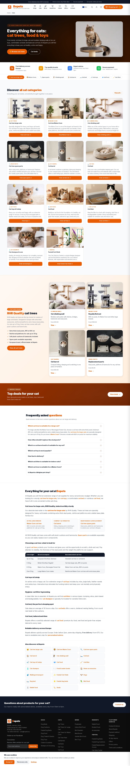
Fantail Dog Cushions (98, 742)
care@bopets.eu (25, 731)
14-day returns (113, 738)
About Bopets (113, 729)
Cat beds (34, 51)
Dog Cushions (45, 727)
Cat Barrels (61, 740)
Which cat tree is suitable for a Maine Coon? (45, 467)
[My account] (96, 7)
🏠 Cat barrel (72, 77)
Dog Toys (44, 739)
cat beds (61, 608)
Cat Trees (61, 724)
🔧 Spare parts (44, 77)
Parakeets (78, 724)
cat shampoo (48, 599)
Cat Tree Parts (62, 737)
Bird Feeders (79, 730)
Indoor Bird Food (80, 727)
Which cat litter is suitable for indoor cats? (44, 461)
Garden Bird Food (80, 736)
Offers (111, 741)
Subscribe (33, 746)
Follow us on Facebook (15, 735)
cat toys (64, 498)
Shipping (111, 735)
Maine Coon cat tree (34, 523)
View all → (117, 93)
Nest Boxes (78, 733)
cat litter (66, 596)
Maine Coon (55, 434)
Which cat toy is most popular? (40, 451)
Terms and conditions (115, 747)
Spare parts (82, 535)
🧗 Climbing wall (58, 77)
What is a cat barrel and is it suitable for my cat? (46, 445)
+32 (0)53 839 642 (13, 731)
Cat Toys (61, 747)
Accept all (9, 762)
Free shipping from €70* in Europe (38, 1)
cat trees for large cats (78, 432)
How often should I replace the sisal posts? (44, 440)
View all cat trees (16, 348)
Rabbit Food (96, 724)
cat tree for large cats (48, 498)
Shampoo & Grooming (48, 746)
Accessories (96, 730)
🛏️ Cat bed (83, 77)
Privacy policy (113, 744)
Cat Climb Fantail (97, 750)
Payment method (114, 732)
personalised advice (55, 635)
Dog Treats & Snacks (47, 736)
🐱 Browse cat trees (17, 51)
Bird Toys (78, 739)
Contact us (119, 705)
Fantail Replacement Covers (98, 746)
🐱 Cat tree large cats (16, 77)
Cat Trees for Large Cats (64, 728)
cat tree (34, 547)
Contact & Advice (114, 726)
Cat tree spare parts (88, 523)
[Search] (92, 7)
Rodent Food (96, 727)
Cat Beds (61, 744)
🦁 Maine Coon (31, 77)
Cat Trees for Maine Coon (64, 733)
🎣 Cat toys (94, 77)
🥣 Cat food (105, 77)
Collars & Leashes (46, 742)
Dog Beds (44, 724)
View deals (114, 394)
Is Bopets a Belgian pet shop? (39, 472)
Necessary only (22, 762)
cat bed (81, 498)
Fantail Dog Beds (46, 730)
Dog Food (44, 733)
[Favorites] (101, 7)
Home (9, 13)
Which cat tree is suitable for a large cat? (44, 426)
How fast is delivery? (36, 456)
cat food (97, 498)
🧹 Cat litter (117, 77)
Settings (34, 762)
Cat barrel (57, 523)
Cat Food (61, 750)
